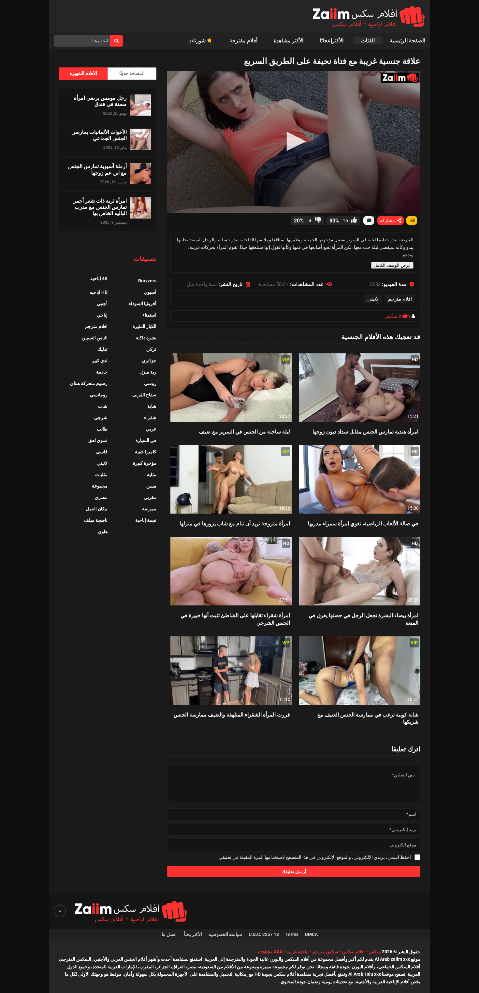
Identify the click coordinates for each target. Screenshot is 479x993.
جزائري (149, 360)
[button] (294, 141)
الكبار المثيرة (144, 326)
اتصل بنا (170, 934)
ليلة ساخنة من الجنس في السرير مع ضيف (244, 431)
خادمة (102, 372)
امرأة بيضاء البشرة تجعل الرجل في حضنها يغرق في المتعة (363, 619)
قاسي (102, 451)
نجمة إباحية (145, 520)
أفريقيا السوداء (142, 303)
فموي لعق (98, 440)
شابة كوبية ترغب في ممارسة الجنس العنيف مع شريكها (367, 718)
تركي (151, 349)
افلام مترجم (400, 299)
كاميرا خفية (145, 451)
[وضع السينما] (411, 220)
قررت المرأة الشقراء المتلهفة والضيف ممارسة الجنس (232, 714)
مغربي (150, 497)
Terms (291, 934)
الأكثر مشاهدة (288, 40)
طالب (102, 429)
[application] (293, 142)
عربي (151, 429)
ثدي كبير (100, 360)
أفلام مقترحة (243, 40)
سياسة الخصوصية (225, 934)
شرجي (101, 417)
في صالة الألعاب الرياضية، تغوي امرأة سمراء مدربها (363, 523)
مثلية (151, 474)
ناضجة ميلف (96, 520)
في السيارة (146, 440)
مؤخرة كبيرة (144, 463)
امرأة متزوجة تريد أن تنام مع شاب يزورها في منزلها (235, 523)
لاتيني (373, 299)
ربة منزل (147, 372)
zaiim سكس (397, 316)
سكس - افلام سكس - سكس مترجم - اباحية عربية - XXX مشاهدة (319, 951)
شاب (103, 406)
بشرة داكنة (146, 337)
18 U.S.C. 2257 (264, 934)
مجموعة (100, 486)
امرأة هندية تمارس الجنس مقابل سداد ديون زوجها (365, 431)
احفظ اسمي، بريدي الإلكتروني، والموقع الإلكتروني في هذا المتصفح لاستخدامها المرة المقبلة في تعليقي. (314, 857)
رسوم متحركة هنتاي (89, 383)
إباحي (102, 315)
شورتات (197, 40)
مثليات (101, 474)
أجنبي (102, 303)
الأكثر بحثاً (193, 934)
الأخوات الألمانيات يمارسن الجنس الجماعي (99, 135)
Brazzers (147, 280)
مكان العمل (97, 508)
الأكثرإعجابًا (332, 40)
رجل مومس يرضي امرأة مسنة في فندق (100, 100)
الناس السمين (95, 337)
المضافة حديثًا (132, 73)
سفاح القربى (144, 394)
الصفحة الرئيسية (407, 40)
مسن (151, 486)
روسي (150, 383)
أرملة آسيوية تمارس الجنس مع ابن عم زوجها (97, 169)
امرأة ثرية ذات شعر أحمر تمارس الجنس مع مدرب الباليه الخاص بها (100, 206)
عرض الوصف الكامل (392, 265)
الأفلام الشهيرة (83, 73)
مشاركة (388, 220)
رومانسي (99, 394)
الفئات (368, 40)
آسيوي (150, 292)
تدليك (102, 349)
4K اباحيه (99, 278)
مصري (101, 497)
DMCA (311, 934)
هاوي (103, 531)
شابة (151, 406)
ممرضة (149, 508)
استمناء (149, 315)
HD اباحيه (99, 292)
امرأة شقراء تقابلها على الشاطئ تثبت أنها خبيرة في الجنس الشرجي (235, 619)
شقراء (150, 417)
